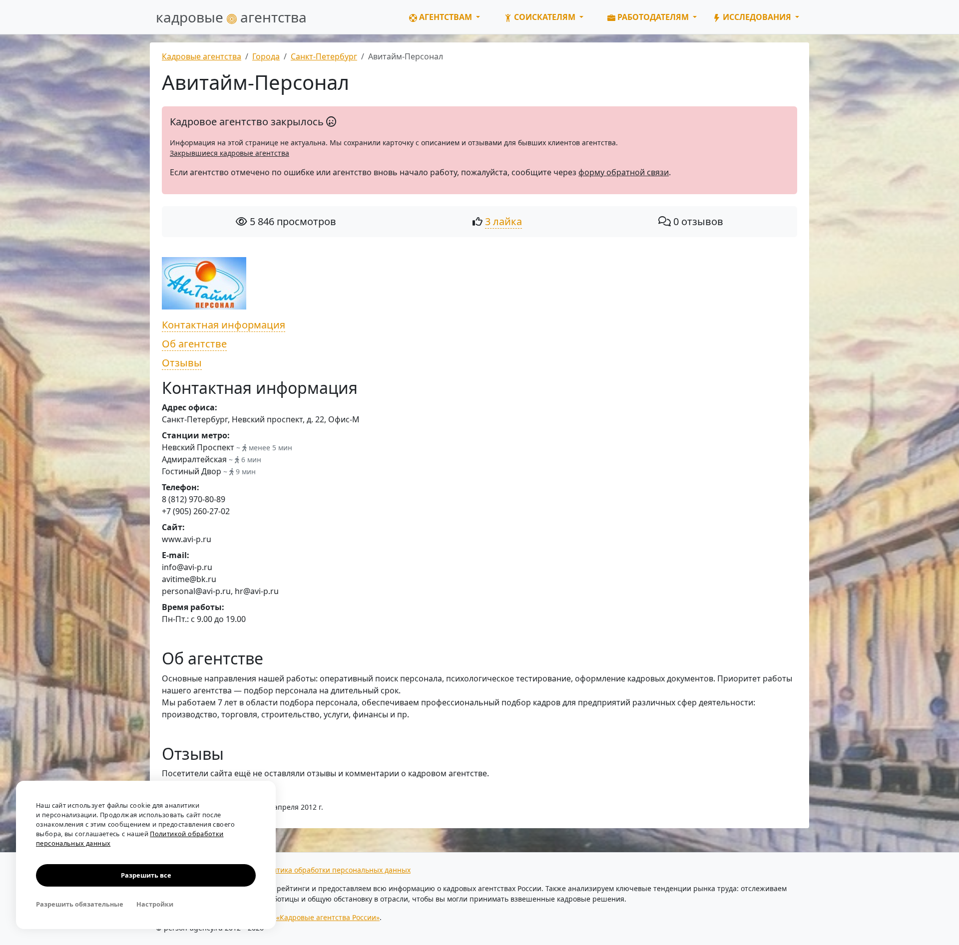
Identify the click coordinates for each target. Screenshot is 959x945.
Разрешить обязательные (79, 904)
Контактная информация (223, 324)
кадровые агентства (231, 16)
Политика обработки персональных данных (335, 870)
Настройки (154, 904)
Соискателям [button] (544, 16)
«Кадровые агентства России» (328, 917)
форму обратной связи (623, 172)
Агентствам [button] (445, 16)
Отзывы (182, 362)
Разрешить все (146, 875)
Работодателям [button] (653, 16)
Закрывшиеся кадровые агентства (229, 153)
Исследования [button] (757, 16)
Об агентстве (194, 343)
